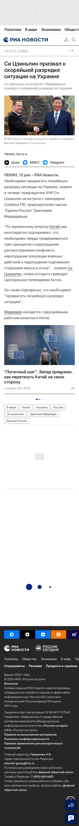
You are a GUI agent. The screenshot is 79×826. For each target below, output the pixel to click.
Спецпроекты (14, 666)
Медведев (13, 312)
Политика (11, 659)
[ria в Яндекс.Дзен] (27, 634)
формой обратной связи (56, 772)
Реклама (35, 666)
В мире (11, 407)
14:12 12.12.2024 (16, 51)
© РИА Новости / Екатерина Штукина (25, 138)
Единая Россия (17, 421)
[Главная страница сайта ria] (25, 40)
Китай (55, 226)
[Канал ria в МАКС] (11, 634)
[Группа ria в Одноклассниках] (58, 634)
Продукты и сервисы (61, 666)
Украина (42, 407)
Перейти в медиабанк (61, 138)
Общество (29, 659)
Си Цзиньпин (15, 414)
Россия (58, 407)
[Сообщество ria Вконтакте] (43, 634)
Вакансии (11, 683)
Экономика (49, 659)
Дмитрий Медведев (43, 414)
